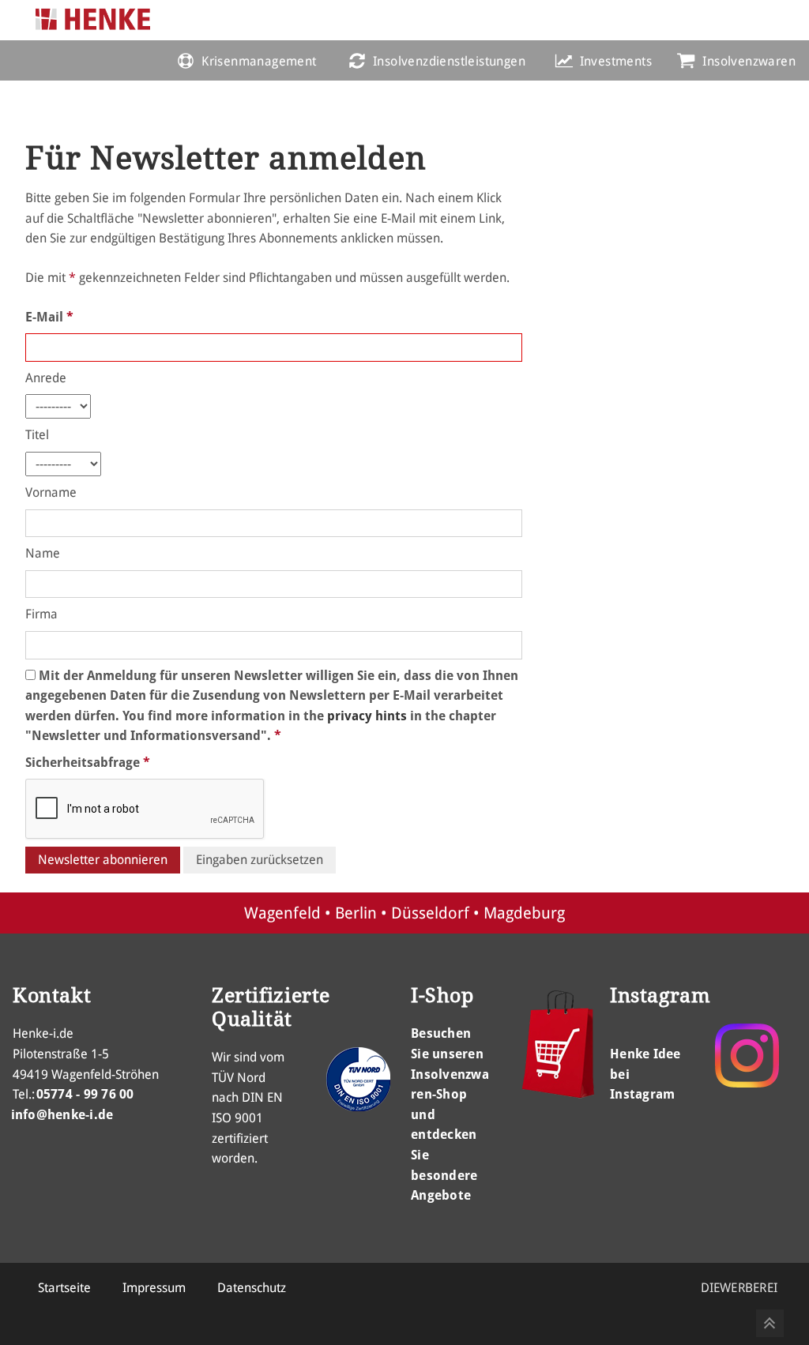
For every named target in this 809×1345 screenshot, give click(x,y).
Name (42, 553)
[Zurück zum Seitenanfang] (770, 1323)
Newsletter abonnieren (102, 859)
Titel (37, 434)
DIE (739, 1287)
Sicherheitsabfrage (87, 762)
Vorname (51, 492)
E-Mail (49, 317)
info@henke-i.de (62, 1114)
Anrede (45, 377)
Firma (41, 614)
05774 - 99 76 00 (85, 1094)
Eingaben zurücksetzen (259, 859)
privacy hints (367, 715)
